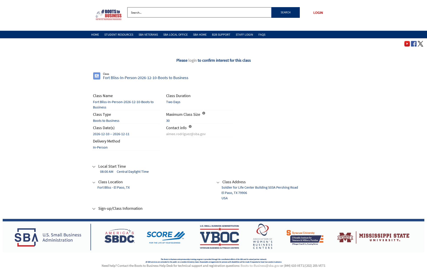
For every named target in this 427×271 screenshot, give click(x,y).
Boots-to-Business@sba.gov (260, 265)
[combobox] (213, 12)
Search (285, 12)
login (193, 60)
